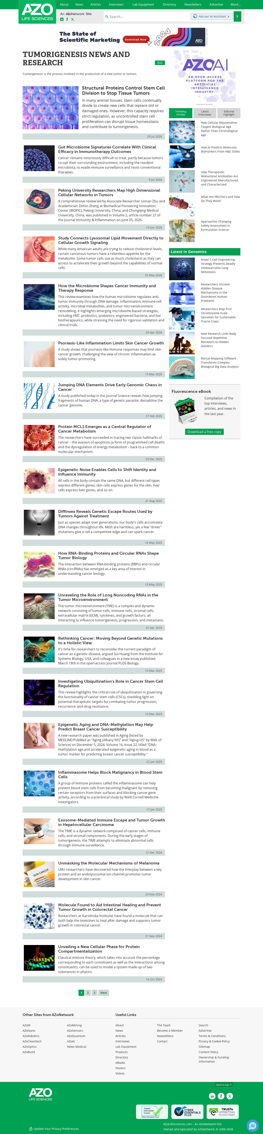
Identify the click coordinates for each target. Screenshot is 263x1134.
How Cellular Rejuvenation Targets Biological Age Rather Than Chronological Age (219, 129)
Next (103, 993)
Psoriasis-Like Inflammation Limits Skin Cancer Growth (111, 343)
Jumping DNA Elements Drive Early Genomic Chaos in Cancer (110, 387)
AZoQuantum (76, 1036)
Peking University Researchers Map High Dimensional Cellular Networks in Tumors (109, 192)
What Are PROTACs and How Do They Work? (220, 199)
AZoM (26, 1025)
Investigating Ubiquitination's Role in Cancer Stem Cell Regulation (110, 683)
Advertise (205, 1030)
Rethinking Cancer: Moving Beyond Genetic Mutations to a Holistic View (110, 640)
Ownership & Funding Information (214, 1059)
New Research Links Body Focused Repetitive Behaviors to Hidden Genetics (218, 340)
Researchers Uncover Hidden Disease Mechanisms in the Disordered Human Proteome (215, 292)
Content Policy (208, 1052)
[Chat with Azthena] (253, 1126)
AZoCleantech (32, 1041)
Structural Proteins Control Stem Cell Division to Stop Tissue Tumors (123, 90)
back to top (223, 1084)
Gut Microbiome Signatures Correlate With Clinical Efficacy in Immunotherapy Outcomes (107, 149)
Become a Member (170, 1030)
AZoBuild (29, 1052)
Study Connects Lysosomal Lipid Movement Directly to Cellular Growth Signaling (111, 240)
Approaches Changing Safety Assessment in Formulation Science (216, 225)
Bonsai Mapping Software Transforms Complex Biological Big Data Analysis (220, 362)
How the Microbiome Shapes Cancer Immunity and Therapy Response (107, 288)
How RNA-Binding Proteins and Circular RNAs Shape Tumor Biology (108, 555)
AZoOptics (30, 1047)
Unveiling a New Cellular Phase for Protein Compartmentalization (99, 949)
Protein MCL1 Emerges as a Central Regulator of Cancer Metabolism (104, 429)
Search (203, 1025)
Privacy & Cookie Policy (214, 1041)
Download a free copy (204, 431)
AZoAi (71, 1041)
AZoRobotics (31, 1036)
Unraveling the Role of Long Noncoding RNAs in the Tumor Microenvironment (108, 597)
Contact (162, 1041)
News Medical (76, 1047)
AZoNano (29, 1030)
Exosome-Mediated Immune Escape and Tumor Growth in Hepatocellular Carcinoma (111, 822)
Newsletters (165, 1036)
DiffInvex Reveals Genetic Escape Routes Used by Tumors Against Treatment (105, 513)
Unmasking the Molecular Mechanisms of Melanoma (108, 863)
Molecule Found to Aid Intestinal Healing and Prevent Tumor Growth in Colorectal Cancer (109, 907)
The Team (164, 1025)
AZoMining (74, 1025)
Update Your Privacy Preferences (56, 1129)
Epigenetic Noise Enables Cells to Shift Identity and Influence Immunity (107, 472)
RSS (160, 63)
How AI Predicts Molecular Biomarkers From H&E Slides (220, 149)
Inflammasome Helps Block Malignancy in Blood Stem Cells (110, 774)
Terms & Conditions (212, 1036)
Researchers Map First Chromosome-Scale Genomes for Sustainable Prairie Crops (218, 315)
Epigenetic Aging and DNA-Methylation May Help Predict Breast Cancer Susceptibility (105, 727)
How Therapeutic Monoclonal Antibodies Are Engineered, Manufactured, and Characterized (220, 178)
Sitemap (204, 1047)
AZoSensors (75, 1030)
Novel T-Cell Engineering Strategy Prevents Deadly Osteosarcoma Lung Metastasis (218, 266)
